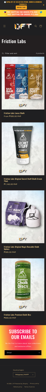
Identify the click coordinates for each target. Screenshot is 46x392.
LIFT (13, 383)
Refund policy (18, 387)
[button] (4, 26)
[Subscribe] (39, 352)
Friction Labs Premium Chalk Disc (17, 315)
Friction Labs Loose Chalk (14, 113)
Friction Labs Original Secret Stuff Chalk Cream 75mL (23, 180)
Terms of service (29, 387)
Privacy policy (34, 383)
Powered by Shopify (21, 383)
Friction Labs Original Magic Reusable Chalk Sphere (21, 248)
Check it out (21, 7)
